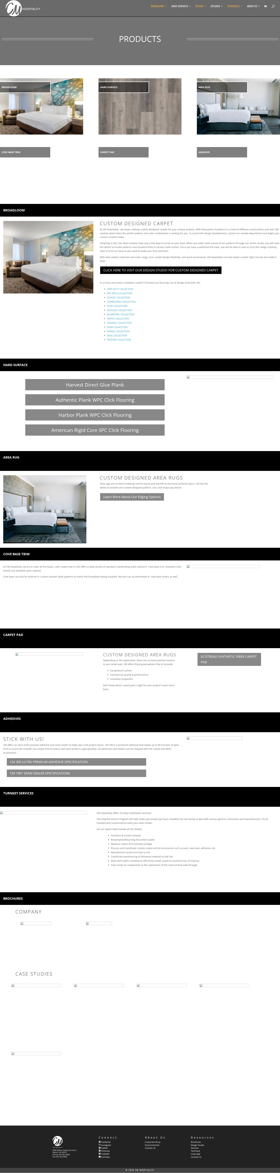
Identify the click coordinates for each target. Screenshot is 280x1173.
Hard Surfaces (179, 6)
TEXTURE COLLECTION (119, 339)
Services (195, 1148)
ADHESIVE (204, 152)
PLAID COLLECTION (117, 327)
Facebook (106, 1142)
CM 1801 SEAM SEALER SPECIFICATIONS (40, 773)
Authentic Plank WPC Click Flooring (95, 399)
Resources (234, 6)
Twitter (104, 1148)
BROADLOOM (9, 87)
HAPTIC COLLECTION (118, 318)
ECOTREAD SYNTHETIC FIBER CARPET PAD (229, 659)
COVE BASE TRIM (11, 152)
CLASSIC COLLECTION (118, 297)
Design (199, 6)
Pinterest (105, 1150)
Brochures (196, 1142)
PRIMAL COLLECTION (118, 331)
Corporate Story (152, 1142)
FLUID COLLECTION (117, 305)
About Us (252, 6)
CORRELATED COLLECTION (121, 301)
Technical (195, 1150)
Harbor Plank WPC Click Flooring (95, 415)
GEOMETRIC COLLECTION (120, 314)
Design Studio (197, 1145)
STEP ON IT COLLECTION (120, 289)
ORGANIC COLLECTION (119, 322)
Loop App (195, 1153)
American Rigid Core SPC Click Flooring (95, 430)
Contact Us (150, 1148)
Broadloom (157, 6)
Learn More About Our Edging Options (132, 497)
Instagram (106, 1145)
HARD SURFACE (108, 87)
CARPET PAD (107, 152)
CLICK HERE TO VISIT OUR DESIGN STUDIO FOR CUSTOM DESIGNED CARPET (160, 270)
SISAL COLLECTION (117, 335)
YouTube (105, 1156)
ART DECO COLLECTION (119, 293)
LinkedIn (105, 1153)
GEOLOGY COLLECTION (119, 310)
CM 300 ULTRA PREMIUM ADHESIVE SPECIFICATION (49, 762)
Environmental (152, 1145)
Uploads (215, 6)
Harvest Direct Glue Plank (95, 384)
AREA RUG (204, 87)
